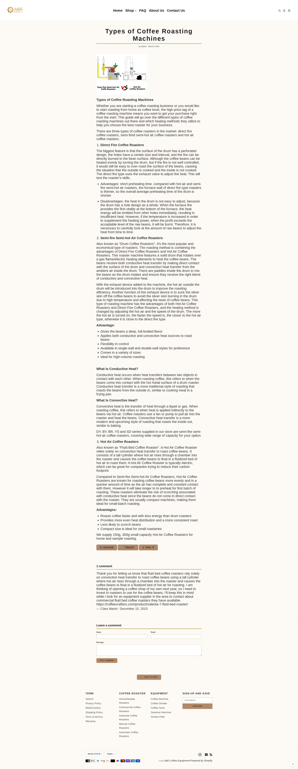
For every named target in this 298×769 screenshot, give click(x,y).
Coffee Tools (158, 707)
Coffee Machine (159, 699)
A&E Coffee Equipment (177, 760)
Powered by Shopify (201, 760)
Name (98, 632)
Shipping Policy (94, 712)
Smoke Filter (158, 716)
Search (89, 699)
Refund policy (93, 707)
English (110, 754)
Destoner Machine (161, 712)
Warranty (91, 721)
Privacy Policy (93, 703)
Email (153, 632)
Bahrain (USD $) (94, 754)
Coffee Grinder (159, 703)
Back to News (151, 677)
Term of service (94, 716)
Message (100, 642)
